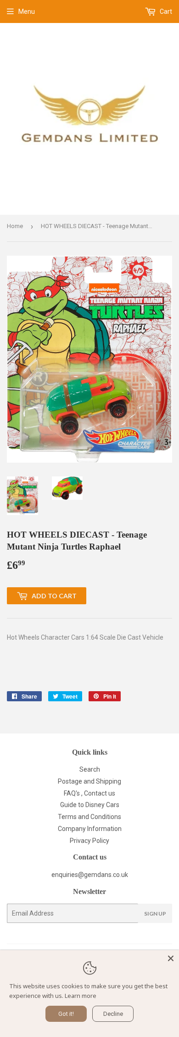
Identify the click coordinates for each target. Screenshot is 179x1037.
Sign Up (155, 913)
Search (89, 769)
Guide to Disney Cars (89, 804)
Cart (165, 11)
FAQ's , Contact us (89, 793)
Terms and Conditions (89, 816)
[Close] (170, 958)
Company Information (90, 828)
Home (15, 226)
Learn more (80, 995)
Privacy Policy (89, 840)
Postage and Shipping (89, 781)
